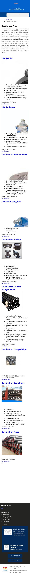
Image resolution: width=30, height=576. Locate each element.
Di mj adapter (8, 107)
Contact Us (6, 521)
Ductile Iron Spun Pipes (13, 383)
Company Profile (7, 517)
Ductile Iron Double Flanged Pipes (11, 288)
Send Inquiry (6, 104)
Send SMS (16, 560)
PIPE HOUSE (16, 9)
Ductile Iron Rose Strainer (14, 154)
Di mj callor (7, 58)
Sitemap (5, 524)
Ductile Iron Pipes (10, 431)
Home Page (6, 514)
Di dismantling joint (11, 201)
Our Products (6, 519)
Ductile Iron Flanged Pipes (14, 349)
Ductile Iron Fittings (11, 239)
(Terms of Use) (13, 568)
